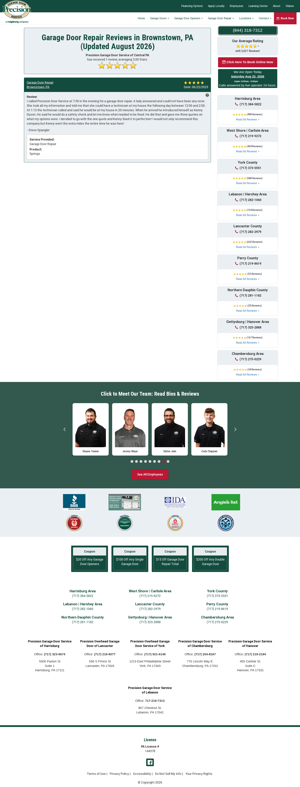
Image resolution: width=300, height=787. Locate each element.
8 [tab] (163, 461)
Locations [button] (245, 18)
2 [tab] (136, 461)
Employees (236, 6)
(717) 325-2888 (250, 327)
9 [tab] (168, 461)
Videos (290, 6)
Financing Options (192, 6)
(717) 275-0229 (250, 359)
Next (235, 429)
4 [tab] (145, 461)
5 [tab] (150, 461)
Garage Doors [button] (158, 18)
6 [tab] (154, 461)
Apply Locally (216, 6)
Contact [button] (264, 18)
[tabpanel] (90, 428)
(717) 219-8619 (250, 263)
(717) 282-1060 (250, 200)
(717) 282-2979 (250, 232)
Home (141, 18)
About (276, 6)
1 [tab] (132, 461)
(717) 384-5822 (250, 104)
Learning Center (258, 6)
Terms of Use (96, 774)
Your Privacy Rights (198, 774)
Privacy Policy (119, 774)
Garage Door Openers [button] (187, 18)
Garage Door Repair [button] (220, 18)
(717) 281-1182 (250, 295)
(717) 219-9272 (250, 136)
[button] (248, 117)
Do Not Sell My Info (168, 774)
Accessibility (142, 774)
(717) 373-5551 (250, 168)
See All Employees (150, 474)
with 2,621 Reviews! (247, 51)
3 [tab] (141, 461)
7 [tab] (159, 461)
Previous (64, 429)
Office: (49, 654)
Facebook (150, 762)
